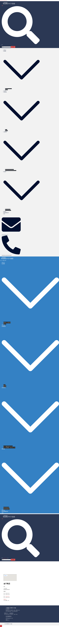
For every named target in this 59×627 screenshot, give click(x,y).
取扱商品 (6, 130)
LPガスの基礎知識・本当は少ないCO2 (10, 170)
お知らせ (4, 49)
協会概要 (3, 263)
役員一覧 (6, 89)
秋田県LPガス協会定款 (8, 88)
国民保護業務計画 (6, 212)
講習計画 (4, 211)
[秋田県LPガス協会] (9, 4)
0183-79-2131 (7, 596)
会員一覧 (4, 90)
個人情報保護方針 (8, 616)
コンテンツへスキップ (3, 0)
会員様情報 (4, 326)
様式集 (6, 129)
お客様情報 (5, 131)
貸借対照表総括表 (7, 209)
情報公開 (4, 171)
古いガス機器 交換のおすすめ (9, 169)
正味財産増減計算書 (8, 210)
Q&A (4, 213)
